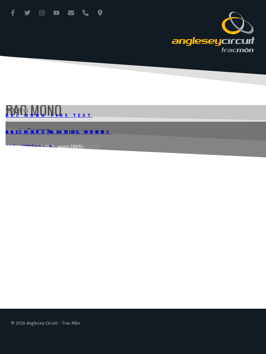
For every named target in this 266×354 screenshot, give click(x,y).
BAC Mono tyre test (49, 115)
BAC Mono (26, 131)
